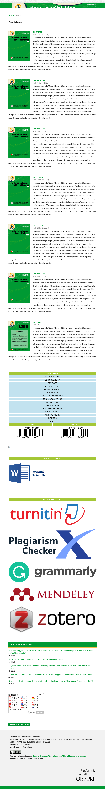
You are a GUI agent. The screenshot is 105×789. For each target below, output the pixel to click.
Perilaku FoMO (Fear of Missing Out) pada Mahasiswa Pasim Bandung (35, 659)
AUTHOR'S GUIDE (52, 386)
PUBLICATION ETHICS (52, 399)
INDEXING (52, 418)
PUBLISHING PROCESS (52, 402)
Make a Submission (19, 724)
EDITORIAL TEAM (52, 380)
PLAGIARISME (52, 393)
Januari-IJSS (39, 80)
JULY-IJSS (37, 32)
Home (11, 15)
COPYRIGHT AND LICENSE (52, 396)
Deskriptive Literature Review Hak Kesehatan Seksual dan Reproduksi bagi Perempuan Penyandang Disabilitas (51, 681)
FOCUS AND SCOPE (52, 377)
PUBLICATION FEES (52, 412)
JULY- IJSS (38, 177)
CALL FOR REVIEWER (52, 409)
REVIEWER (52, 383)
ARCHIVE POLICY (52, 415)
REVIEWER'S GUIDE (52, 389)
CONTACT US (52, 421)
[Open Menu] (8, 5)
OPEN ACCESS (52, 405)
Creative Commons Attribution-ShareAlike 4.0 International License (59, 756)
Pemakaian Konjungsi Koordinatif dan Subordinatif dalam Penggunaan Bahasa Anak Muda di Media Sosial (50, 675)
